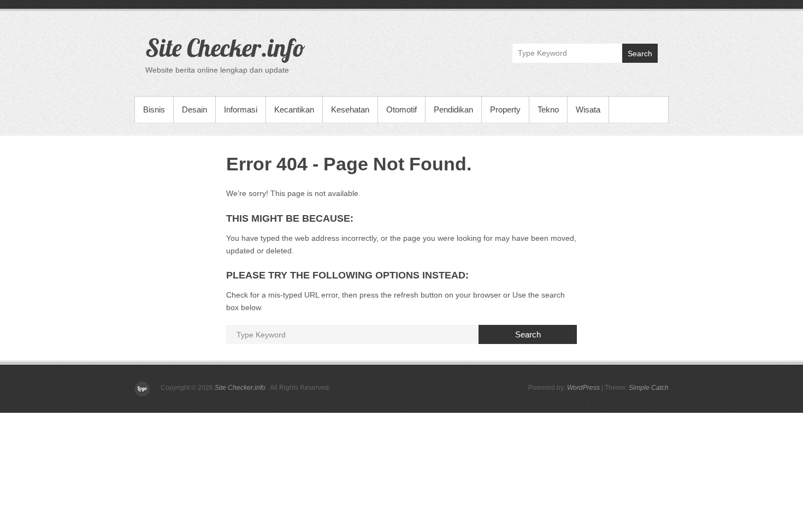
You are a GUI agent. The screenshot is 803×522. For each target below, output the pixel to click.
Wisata (588, 109)
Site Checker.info (225, 47)
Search (640, 53)
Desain (194, 109)
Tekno (548, 109)
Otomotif (401, 109)
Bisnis (154, 109)
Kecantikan (294, 109)
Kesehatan (350, 109)
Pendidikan (453, 109)
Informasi (240, 109)
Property (505, 109)
